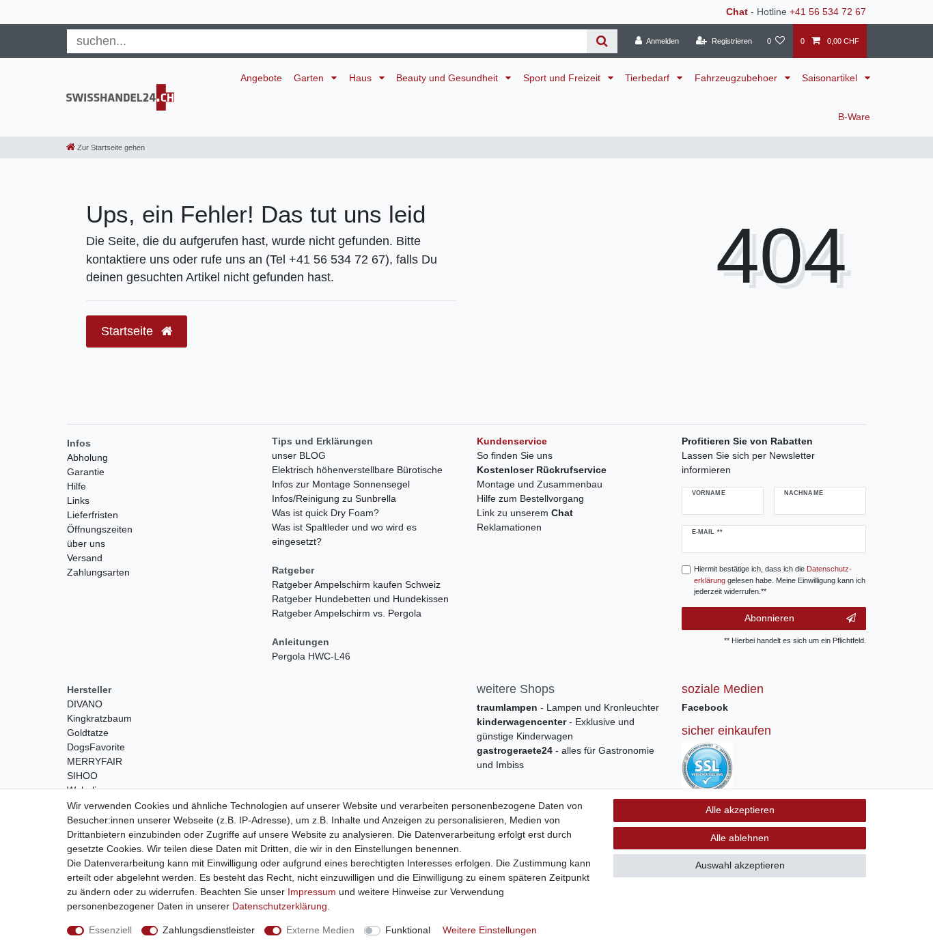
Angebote (261, 77)
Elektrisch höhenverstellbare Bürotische (357, 469)
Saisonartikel (831, 77)
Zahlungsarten (98, 572)
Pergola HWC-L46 (311, 656)
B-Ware (854, 116)
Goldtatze (88, 732)
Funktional (407, 929)
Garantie (86, 471)
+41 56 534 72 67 (828, 11)
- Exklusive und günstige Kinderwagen (556, 728)
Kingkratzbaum (99, 718)
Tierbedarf (648, 77)
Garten (310, 77)
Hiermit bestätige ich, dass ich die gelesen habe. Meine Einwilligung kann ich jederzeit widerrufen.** (779, 580)
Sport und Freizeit (563, 77)
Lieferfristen (92, 514)
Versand (84, 557)
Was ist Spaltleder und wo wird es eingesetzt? (344, 534)
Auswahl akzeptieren (740, 865)
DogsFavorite (96, 746)
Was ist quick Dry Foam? (325, 512)
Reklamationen (509, 527)
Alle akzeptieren (740, 809)
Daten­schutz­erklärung (279, 906)
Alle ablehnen (739, 837)
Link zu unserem (525, 512)
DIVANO (84, 703)
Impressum (312, 891)
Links (78, 500)
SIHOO (82, 775)
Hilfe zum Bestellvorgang (530, 498)
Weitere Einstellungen (490, 929)
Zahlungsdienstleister (209, 929)
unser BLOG (299, 455)
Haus (361, 77)
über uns (86, 543)
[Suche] (602, 41)
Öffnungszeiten (100, 529)
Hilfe (76, 486)
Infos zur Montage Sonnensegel (341, 484)
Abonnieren (769, 617)
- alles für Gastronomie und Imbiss (565, 757)
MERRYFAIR (94, 761)
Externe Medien (320, 929)
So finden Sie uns (515, 455)
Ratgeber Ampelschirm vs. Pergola (346, 613)
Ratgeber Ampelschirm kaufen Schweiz (356, 584)
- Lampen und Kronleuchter (568, 707)
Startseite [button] (128, 331)
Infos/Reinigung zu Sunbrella (334, 498)
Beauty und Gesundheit (448, 77)
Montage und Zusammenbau (539, 484)
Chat (737, 11)
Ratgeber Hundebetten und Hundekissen (360, 598)
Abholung (87, 457)
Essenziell (110, 929)
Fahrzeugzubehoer (737, 77)
